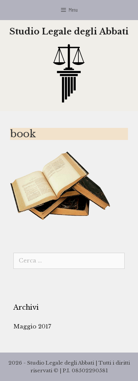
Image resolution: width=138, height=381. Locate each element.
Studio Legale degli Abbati (69, 31)
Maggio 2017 (32, 326)
